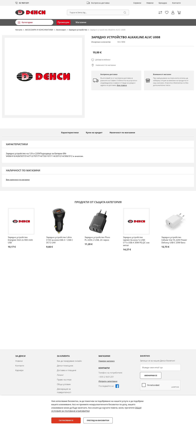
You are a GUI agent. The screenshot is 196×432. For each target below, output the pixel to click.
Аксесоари (61, 29)
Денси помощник (65, 365)
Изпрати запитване (108, 381)
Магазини (81, 22)
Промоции (63, 22)
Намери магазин (107, 361)
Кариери (19, 370)
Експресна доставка (100, 3)
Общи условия (64, 384)
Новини (149, 3)
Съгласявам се (66, 420)
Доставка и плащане (66, 370)
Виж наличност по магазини (18, 179)
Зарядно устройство (78, 29)
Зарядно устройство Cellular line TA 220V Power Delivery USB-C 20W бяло (174, 240)
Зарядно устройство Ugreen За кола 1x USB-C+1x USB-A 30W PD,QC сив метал (136, 241)
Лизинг (60, 375)
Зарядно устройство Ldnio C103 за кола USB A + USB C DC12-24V (59, 240)
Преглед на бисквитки (98, 420)
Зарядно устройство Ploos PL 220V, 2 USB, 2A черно (97, 238)
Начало (19, 29)
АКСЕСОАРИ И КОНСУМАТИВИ (39, 29)
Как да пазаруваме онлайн (69, 361)
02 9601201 (24, 3)
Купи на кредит (94, 132)
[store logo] (30, 12)
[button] (172, 12)
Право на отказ (64, 379)
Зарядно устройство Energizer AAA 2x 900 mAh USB (20, 240)
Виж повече (122, 85)
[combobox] (98, 12)
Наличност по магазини (105, 65)
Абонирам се (150, 375)
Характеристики (70, 132)
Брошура (163, 3)
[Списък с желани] (166, 12)
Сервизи (137, 3)
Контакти (176, 3)
